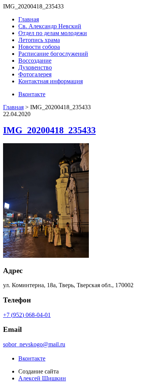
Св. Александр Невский (49, 26)
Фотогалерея (34, 74)
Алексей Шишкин (42, 378)
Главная (28, 19)
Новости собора (39, 47)
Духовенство (35, 67)
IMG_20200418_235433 (49, 130)
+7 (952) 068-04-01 (27, 315)
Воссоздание (34, 60)
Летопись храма (39, 40)
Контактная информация (50, 81)
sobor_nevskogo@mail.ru (34, 344)
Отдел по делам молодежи (52, 33)
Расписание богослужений (53, 53)
